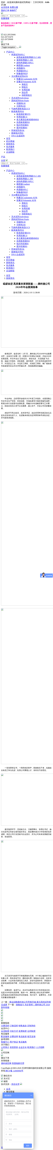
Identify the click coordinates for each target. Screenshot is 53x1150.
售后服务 (23, 1042)
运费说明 (14, 1036)
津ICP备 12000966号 (14, 1071)
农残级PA (20, 68)
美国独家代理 (18, 1063)
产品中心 (10, 52)
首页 (8, 138)
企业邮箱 (10, 152)
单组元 (25, 84)
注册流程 (5, 1026)
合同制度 (31, 1031)
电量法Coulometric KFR (26, 79)
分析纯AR (21, 106)
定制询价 (31, 1026)
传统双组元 (27, 95)
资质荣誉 (14, 1047)
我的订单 (5, 10)
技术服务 (10, 147)
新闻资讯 (10, 144)
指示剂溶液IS (22, 125)
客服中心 (5, 1042)
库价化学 (15, 1084)
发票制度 (23, 1031)
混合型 (25, 92)
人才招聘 (40, 1047)
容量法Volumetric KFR (26, 82)
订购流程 (14, 1026)
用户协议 (14, 1042)
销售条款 (23, 1026)
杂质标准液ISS (23, 122)
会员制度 (5, 1031)
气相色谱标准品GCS (20, 109)
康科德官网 (6, 1063)
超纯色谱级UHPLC (25, 63)
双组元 (25, 87)
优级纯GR (21, 103)
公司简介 (5, 1047)
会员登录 (5, 7)
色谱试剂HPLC (18, 54)
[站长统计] (21, 1084)
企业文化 (23, 1047)
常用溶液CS (21, 117)
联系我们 (10, 149)
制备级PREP (22, 73)
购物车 (13, 10)
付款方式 (14, 1031)
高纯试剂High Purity (20, 101)
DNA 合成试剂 (18, 136)
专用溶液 (26, 90)
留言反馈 (31, 1036)
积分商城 (10, 141)
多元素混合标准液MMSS (27, 119)
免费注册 (14, 7)
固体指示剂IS (17, 133)
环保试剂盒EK (17, 130)
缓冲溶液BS (21, 128)
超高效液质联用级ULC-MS (28, 57)
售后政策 (23, 1036)
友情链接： (6, 1061)
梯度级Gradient (23, 65)
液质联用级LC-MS (24, 60)
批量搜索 (5, 18)
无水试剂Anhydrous (20, 98)
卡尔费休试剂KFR (19, 76)
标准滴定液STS (23, 114)
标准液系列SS (17, 111)
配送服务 (5, 1036)
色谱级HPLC (22, 71)
